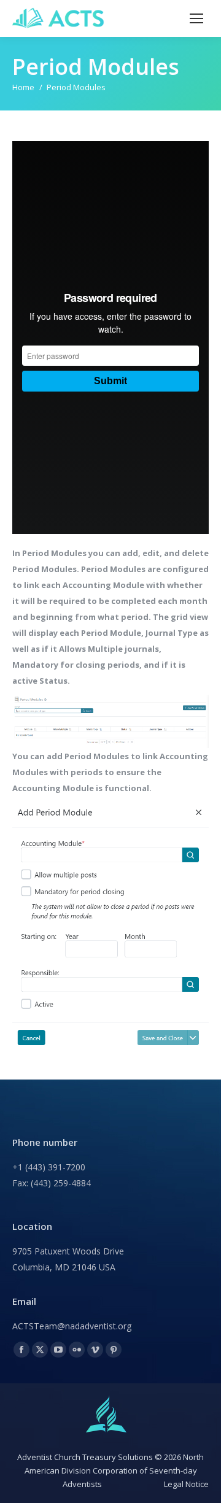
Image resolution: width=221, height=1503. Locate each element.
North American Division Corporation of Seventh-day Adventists (114, 1470)
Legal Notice (186, 1483)
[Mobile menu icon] (196, 18)
